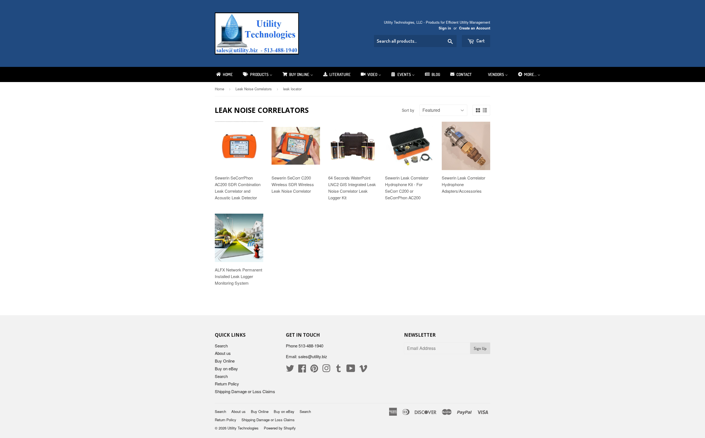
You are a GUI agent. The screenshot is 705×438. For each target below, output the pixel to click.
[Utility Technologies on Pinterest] (314, 370)
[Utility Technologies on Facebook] (302, 370)
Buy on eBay (226, 368)
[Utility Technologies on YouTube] (350, 370)
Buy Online (225, 361)
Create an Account (474, 28)
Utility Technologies (243, 428)
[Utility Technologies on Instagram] (326, 370)
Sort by (408, 110)
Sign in (445, 28)
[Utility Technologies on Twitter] (290, 370)
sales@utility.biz (312, 356)
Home (219, 88)
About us (223, 353)
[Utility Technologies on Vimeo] (363, 370)
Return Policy (227, 384)
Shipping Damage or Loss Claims (245, 391)
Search (221, 346)
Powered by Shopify (280, 428)
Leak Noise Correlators (253, 88)
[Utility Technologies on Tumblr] (338, 370)
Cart (480, 40)
